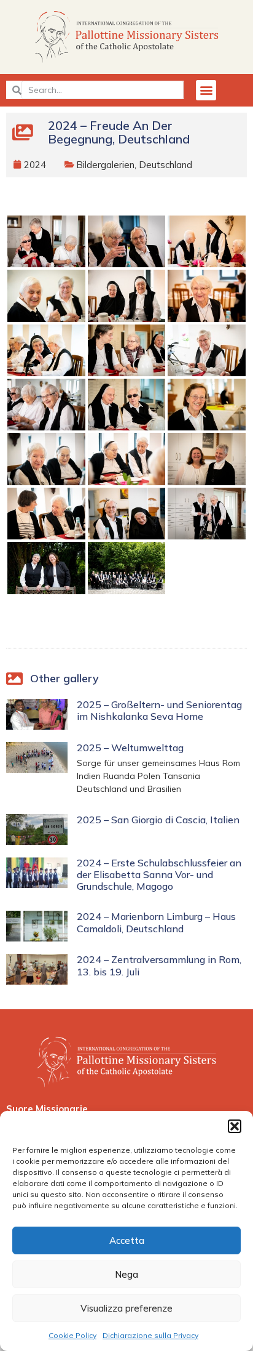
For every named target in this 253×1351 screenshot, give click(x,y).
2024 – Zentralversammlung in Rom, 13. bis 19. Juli (159, 965)
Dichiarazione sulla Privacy (150, 1335)
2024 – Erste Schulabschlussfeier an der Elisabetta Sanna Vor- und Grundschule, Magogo (159, 874)
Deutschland (165, 165)
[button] (234, 1126)
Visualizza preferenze (126, 1308)
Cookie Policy (72, 1335)
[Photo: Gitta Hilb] (46, 241)
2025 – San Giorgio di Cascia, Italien (158, 819)
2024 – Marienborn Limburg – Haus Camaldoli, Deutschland (156, 922)
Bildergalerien (105, 165)
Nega (126, 1274)
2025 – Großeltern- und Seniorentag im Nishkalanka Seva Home (159, 710)
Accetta (126, 1240)
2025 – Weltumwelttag (130, 747)
